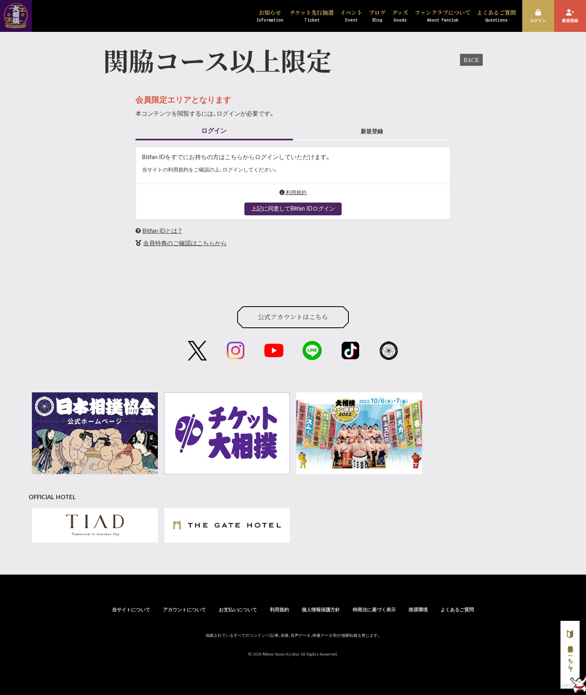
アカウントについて (184, 609)
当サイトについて (131, 609)
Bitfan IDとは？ (162, 231)
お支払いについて (238, 609)
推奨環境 (418, 609)
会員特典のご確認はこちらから (185, 243)
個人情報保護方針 (321, 609)
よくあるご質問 (457, 609)
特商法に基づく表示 (374, 609)
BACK (471, 60)
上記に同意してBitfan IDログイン (293, 209)
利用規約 (296, 192)
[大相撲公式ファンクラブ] (16, 23)
